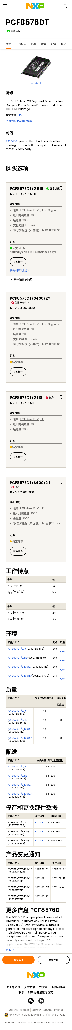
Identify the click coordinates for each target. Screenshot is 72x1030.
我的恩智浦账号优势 (40, 992)
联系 (21, 992)
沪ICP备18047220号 (57, 1014)
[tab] (36, 279)
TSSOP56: (12, 141)
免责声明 (58, 760)
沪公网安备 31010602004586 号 (26, 1014)
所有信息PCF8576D (18, 121)
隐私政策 (13, 1010)
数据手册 (53, 959)
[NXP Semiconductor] (35, 6)
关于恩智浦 (14, 987)
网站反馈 (58, 1010)
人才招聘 (30, 987)
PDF (21, 115)
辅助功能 (47, 1010)
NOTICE (39, 822)
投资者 (43, 987)
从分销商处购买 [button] (23, 280)
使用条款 (24, 1010)
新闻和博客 (58, 987)
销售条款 (36, 1010)
